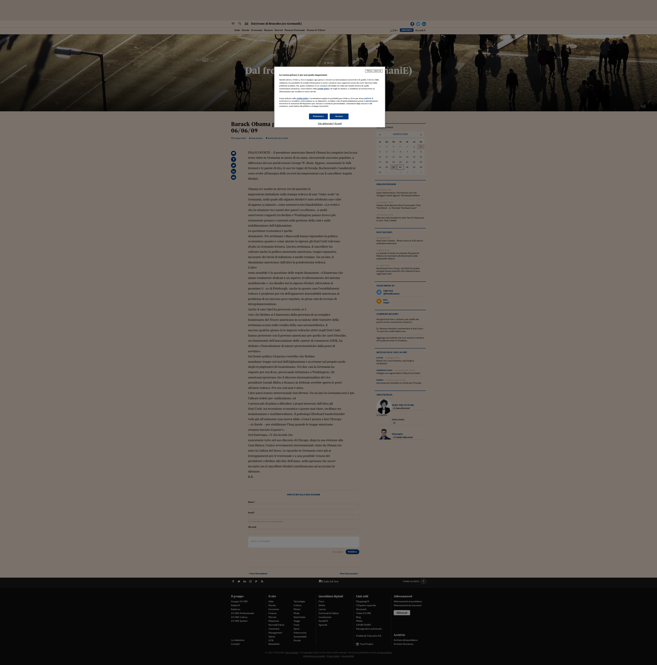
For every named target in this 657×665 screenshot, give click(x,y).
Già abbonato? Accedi (330, 123)
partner (367, 98)
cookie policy (323, 89)
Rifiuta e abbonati (374, 71)
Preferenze (318, 116)
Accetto (339, 116)
